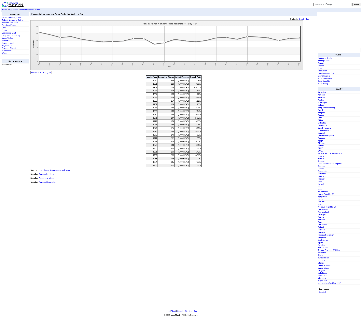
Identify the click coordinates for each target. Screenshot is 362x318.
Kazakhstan (323, 192)
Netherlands (323, 209)
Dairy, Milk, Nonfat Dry (11, 35)
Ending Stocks (324, 61)
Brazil (320, 110)
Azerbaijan (322, 102)
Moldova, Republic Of (327, 207)
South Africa (323, 240)
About (173, 311)
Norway (321, 217)
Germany (322, 166)
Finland (321, 156)
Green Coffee (7, 38)
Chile (320, 118)
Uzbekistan (322, 273)
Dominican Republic (326, 136)
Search (180, 311)
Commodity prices (46, 174)
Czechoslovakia (324, 130)
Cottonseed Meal (9, 33)
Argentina (322, 92)
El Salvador (322, 143)
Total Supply (323, 83)
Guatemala (322, 171)
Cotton (4, 30)
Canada (321, 115)
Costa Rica (322, 125)
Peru (320, 222)
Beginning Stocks (325, 58)
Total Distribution (325, 78)
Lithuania (321, 202)
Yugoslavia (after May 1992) (329, 283)
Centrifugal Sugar (9, 25)
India (320, 181)
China (320, 120)
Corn (4, 28)
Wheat (4, 53)
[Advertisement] (13, 110)
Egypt (320, 141)
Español (322, 292)
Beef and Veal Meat (10, 23)
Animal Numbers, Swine (30, 10)
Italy (320, 186)
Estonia (321, 146)
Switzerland (322, 248)
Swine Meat (6, 51)
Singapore (322, 237)
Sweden (321, 245)
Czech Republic (324, 128)
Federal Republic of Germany (330, 153)
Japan (320, 189)
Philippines (322, 225)
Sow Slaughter (324, 76)
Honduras (322, 174)
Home (4, 10)
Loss (320, 68)
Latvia (320, 199)
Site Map (188, 311)
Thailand (321, 255)
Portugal (321, 230)
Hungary (321, 179)
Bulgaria (321, 113)
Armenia (321, 95)
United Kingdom (324, 265)
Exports (321, 63)
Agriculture (13, 10)
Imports (321, 66)
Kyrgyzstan (322, 197)
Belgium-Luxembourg (326, 108)
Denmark (321, 133)
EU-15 (320, 148)
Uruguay (321, 270)
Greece (321, 169)
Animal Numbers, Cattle (11, 18)
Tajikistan (322, 253)
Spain (320, 242)
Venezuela (322, 276)
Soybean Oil (7, 46)
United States (323, 268)
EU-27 (320, 151)
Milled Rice (6, 40)
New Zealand (323, 212)
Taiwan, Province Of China (329, 250)
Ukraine (321, 263)
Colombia (322, 123)
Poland (321, 227)
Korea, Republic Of (326, 194)
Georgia (321, 161)
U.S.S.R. (321, 260)
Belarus (321, 105)
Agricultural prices (46, 178)
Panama (321, 220)
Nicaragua (322, 214)
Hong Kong (322, 176)
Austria (321, 100)
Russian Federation (326, 235)
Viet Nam (322, 278)
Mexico (321, 204)
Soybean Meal (8, 43)
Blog (195, 311)
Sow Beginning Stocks (327, 73)
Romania (321, 232)
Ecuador (321, 138)
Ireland (321, 184)
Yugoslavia (322, 281)
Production (322, 71)
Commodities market (47, 182)
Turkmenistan (323, 258)
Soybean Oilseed (9, 48)
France (321, 158)
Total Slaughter (324, 81)
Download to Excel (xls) (41, 72)
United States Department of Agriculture (54, 170)
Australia (321, 97)
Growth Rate (304, 19)
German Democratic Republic (330, 164)
